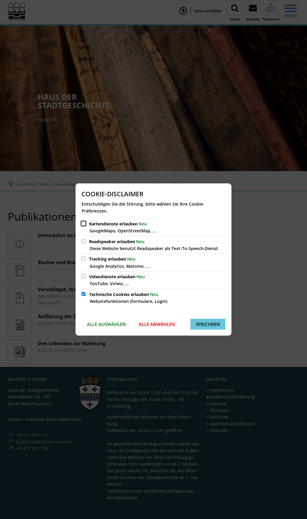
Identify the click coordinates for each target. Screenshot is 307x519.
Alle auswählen (106, 324)
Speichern (208, 324)
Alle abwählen (157, 324)
